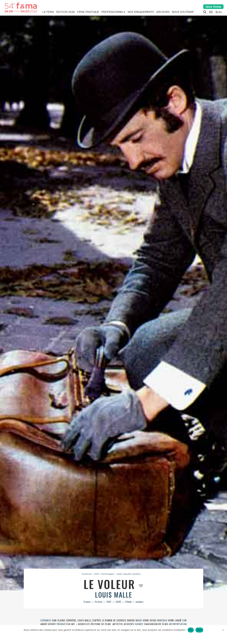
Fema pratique (88, 11)
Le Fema (48, 11)
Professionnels (113, 11)
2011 (96, 574)
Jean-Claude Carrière (128, 574)
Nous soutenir (183, 11)
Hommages (107, 574)
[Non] (223, 630)
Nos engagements (141, 11)
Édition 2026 (65, 11)
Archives (163, 11)
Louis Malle (113, 595)
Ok (190, 630)
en (220, 12)
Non (199, 630)
